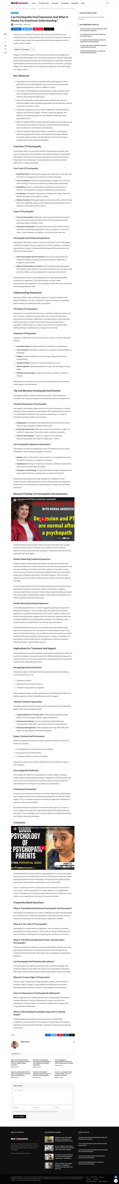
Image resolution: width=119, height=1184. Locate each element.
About (83, 3)
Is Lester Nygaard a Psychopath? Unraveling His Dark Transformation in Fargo (64, 1061)
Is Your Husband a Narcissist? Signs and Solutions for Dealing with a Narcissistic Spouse (64, 1147)
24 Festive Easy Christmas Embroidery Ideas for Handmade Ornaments (93, 29)
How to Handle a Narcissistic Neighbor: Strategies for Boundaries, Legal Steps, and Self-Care (64, 1166)
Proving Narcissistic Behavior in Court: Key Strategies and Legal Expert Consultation (64, 1156)
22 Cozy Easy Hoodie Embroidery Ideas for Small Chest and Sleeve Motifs (93, 40)
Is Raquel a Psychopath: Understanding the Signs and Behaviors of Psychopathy (42, 1073)
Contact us (88, 1179)
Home (34, 3)
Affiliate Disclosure (103, 1181)
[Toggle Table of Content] (32, 49)
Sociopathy (75, 3)
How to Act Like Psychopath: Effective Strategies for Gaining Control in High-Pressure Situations (20, 1062)
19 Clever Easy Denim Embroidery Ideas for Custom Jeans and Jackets (93, 46)
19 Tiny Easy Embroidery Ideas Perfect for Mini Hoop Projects (93, 35)
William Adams (19, 24)
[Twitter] (5, 41)
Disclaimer (95, 1179)
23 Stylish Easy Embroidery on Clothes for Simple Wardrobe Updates (93, 51)
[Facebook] (5, 38)
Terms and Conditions (91, 1181)
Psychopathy (65, 3)
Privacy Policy (94, 1177)
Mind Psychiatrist (19, 1177)
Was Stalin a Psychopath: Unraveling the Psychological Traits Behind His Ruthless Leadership (42, 1062)
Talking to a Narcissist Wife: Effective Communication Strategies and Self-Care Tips (64, 1139)
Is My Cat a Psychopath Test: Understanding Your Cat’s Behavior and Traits (63, 1073)
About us (101, 1177)
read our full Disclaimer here (33, 1180)
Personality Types (43, 3)
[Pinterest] (5, 49)
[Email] (5, 52)
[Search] (107, 3)
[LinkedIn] (5, 45)
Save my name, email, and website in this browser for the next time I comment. (36, 1111)
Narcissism (55, 3)
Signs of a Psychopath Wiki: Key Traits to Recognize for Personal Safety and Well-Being (20, 1073)
